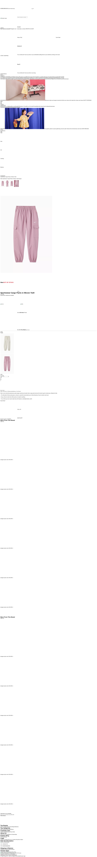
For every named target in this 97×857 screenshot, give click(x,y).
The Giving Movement (43, 78)
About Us (2, 834)
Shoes (12, 829)
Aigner (13, 826)
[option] (48, 377)
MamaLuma (34, 77)
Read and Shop (3, 837)
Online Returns (11, 849)
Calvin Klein (32, 76)
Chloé (36, 76)
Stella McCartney (28, 78)
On (8, 78)
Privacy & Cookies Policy (13, 839)
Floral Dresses (10, 107)
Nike (7, 78)
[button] (1, 27)
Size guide (2, 375)
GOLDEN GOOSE (60, 76)
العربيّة (33, 8)
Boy (10, 829)
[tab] (2, 183)
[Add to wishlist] (12, 386)
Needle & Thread (60, 77)
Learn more (27, 329)
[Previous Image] (8, 191)
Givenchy (55, 76)
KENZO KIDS (23, 77)
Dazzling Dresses (4, 107)
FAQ (6, 831)
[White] (7, 353)
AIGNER (7, 76)
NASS (56, 77)
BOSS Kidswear (16, 76)
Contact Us (2, 831)
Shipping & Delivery (4, 849)
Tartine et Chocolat (35, 78)
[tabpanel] (48, 396)
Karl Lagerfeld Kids (14, 77)
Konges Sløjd (29, 77)
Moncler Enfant (44, 77)
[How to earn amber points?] (8, 317)
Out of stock (2, 390)
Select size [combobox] (2, 376)
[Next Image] (8, 277)
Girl (1, 105)
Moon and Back (14, 106)
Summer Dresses (16, 107)
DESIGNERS (3, 100)
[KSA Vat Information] (4, 842)
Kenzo (9, 826)
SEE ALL (2, 421)
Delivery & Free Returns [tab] (17, 391)
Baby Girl (4, 105)
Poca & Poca (29, 106)
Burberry (28, 76)
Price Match (20, 839)
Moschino (53, 77)
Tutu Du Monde (57, 78)
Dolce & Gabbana (40, 76)
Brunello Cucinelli (23, 76)
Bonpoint (11, 76)
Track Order (12, 831)
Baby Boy (6, 829)
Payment (8, 831)
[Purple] (7, 373)
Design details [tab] (10, 391)
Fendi (52, 76)
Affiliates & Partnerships (12, 834)
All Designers (3, 76)
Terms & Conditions (4, 839)
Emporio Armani (47, 76)
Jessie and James (6, 77)
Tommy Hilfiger (51, 78)
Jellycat (19, 77)
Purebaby (18, 78)
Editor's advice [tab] (2, 391)
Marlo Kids (38, 77)
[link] (29, 28)
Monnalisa (49, 77)
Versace (61, 78)
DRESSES (2, 128)
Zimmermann (66, 78)
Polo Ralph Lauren (12, 78)
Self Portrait (22, 78)
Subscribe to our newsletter (5, 813)
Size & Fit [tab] (6, 391)
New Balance (3, 78)
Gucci (1, 77)
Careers (5, 834)
